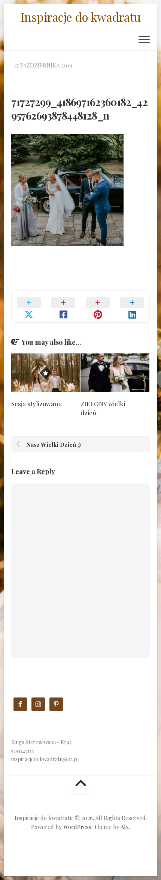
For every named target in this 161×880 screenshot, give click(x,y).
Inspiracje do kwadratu (81, 17)
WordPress (77, 827)
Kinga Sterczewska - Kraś (41, 742)
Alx (125, 827)
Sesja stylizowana (36, 404)
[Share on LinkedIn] (132, 306)
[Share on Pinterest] (97, 306)
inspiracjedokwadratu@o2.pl (45, 759)
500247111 (22, 750)
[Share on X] (29, 306)
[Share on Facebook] (63, 306)
